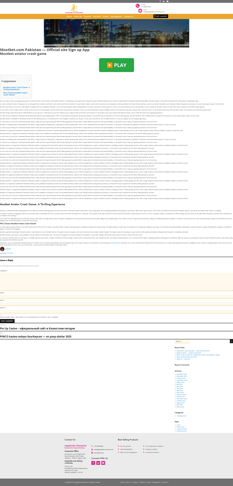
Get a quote (161, 16)
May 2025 (180, 388)
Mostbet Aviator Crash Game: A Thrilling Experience (16, 88)
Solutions (97, 16)
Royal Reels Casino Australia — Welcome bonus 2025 (193, 351)
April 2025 (180, 390)
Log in (178, 425)
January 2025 (181, 396)
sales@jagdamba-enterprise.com (153, 12)
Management (116, 16)
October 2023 (181, 401)
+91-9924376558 (146, 7)
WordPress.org (181, 431)
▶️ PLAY (116, 65)
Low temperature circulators (154, 446)
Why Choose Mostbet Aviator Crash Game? (15, 94)
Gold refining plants (126, 449)
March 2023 (180, 407)
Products (87, 16)
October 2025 (181, 378)
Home (69, 16)
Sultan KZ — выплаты (183, 359)
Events (105, 16)
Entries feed (180, 427)
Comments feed (182, 429)
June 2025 (180, 386)
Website (3, 307)
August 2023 (181, 403)
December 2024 (182, 399)
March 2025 (180, 392)
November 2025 (182, 376)
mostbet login (115, 243)
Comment (4, 271)
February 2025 (181, 394)
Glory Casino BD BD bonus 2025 (187, 357)
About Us (78, 16)
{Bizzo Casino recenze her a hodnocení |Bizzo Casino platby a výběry (198, 355)
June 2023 (180, 405)
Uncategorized (181, 416)
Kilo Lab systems (125, 446)
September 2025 (182, 380)
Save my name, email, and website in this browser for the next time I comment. (29, 317)
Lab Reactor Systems (152, 452)
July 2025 (179, 384)
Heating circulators (151, 449)
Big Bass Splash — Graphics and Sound (189, 353)
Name (2, 293)
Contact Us (128, 16)
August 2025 (181, 382)
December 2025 (182, 374)
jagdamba (8, 249)
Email (2, 300)
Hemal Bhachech (99, 453)
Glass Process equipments (128, 452)
